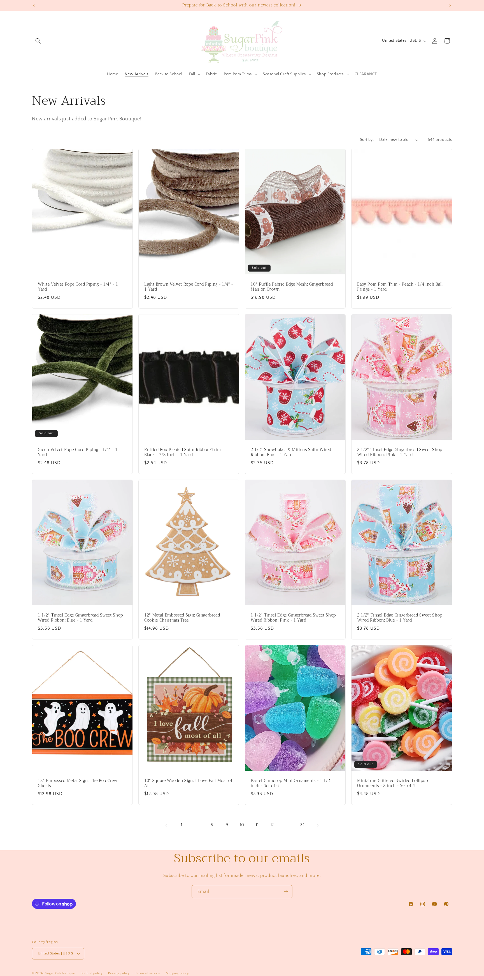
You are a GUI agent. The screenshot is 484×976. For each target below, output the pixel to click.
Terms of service (147, 973)
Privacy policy (119, 973)
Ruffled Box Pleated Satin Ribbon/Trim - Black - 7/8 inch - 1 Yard (184, 452)
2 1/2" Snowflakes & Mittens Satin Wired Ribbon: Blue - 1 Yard (291, 452)
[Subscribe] (286, 891)
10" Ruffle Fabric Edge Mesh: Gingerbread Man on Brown (292, 287)
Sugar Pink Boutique (60, 973)
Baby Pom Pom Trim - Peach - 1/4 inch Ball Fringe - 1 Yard (400, 287)
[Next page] (317, 825)
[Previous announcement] (34, 5)
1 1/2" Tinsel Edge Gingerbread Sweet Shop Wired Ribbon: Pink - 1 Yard (293, 618)
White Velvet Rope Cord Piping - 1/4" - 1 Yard (78, 287)
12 (272, 825)
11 (257, 825)
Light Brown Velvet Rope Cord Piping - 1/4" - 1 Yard (188, 287)
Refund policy (92, 973)
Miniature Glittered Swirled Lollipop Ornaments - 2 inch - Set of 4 (392, 783)
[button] (38, 41)
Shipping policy (177, 973)
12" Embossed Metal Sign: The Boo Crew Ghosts (77, 783)
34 (302, 825)
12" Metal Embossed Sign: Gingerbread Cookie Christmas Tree (182, 618)
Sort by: (367, 139)
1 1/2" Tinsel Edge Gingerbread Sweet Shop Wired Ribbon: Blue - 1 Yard (80, 618)
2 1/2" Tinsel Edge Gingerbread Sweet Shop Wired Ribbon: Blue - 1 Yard (399, 618)
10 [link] (242, 824)
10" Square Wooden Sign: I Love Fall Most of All (188, 783)
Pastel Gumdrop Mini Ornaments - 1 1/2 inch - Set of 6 (290, 783)
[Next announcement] (450, 5)
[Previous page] (166, 825)
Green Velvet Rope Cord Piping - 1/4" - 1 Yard (77, 452)
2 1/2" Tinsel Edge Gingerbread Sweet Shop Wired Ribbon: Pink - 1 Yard (399, 452)
